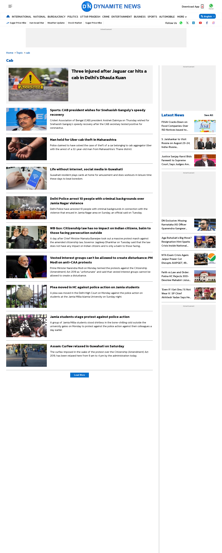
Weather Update (56, 23)
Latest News (173, 114)
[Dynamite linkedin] (193, 22)
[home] (8, 16)
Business (140, 17)
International (21, 17)
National (39, 17)
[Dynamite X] (187, 22)
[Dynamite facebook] (206, 22)
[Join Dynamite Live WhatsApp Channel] (180, 22)
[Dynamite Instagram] (213, 22)
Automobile (167, 17)
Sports (152, 17)
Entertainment (121, 17)
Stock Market (75, 23)
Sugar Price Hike (18, 23)
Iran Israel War (37, 23)
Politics (72, 17)
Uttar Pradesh (90, 17)
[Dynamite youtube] (200, 22)
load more (79, 375)
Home (9, 53)
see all (208, 115)
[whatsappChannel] (211, 6)
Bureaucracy (56, 17)
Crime (106, 17)
